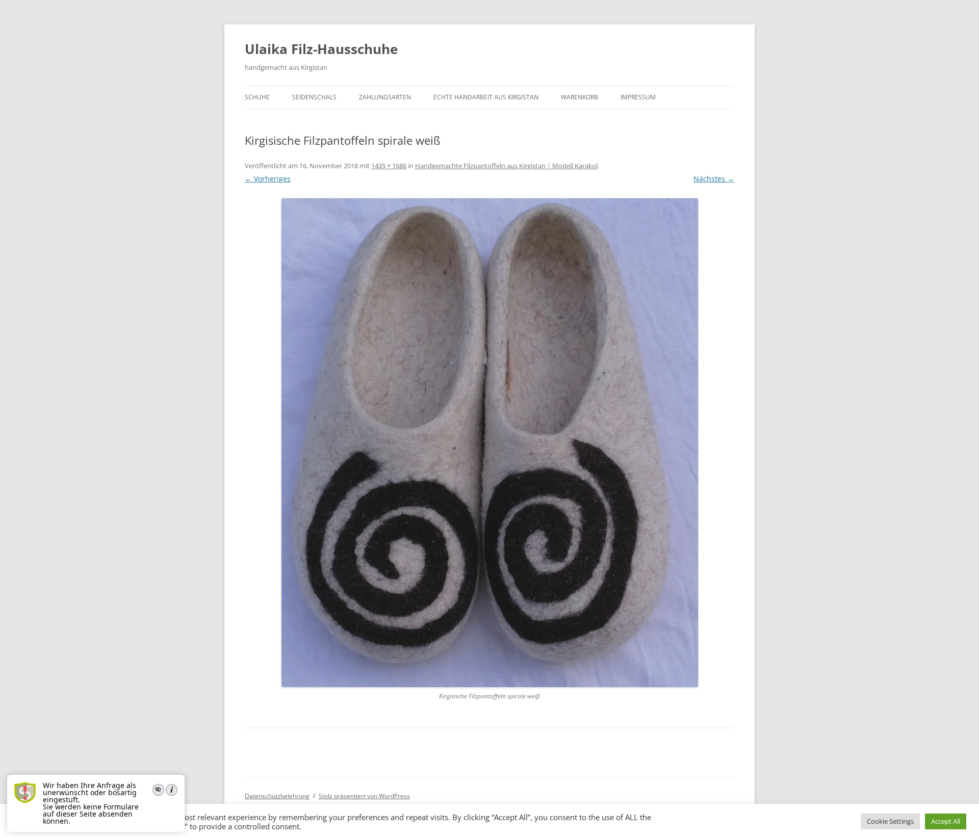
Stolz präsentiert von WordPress (364, 796)
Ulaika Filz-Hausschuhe (321, 49)
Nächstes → (713, 178)
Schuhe (257, 97)
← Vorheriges (268, 178)
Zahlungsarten (385, 97)
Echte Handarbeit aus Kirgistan (485, 97)
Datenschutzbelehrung (277, 796)
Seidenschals (314, 97)
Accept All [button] (945, 821)
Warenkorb (579, 97)
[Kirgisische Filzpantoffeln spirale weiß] (489, 442)
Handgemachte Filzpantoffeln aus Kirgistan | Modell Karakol (506, 165)
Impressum (638, 97)
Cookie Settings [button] (890, 821)
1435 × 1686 (388, 165)
